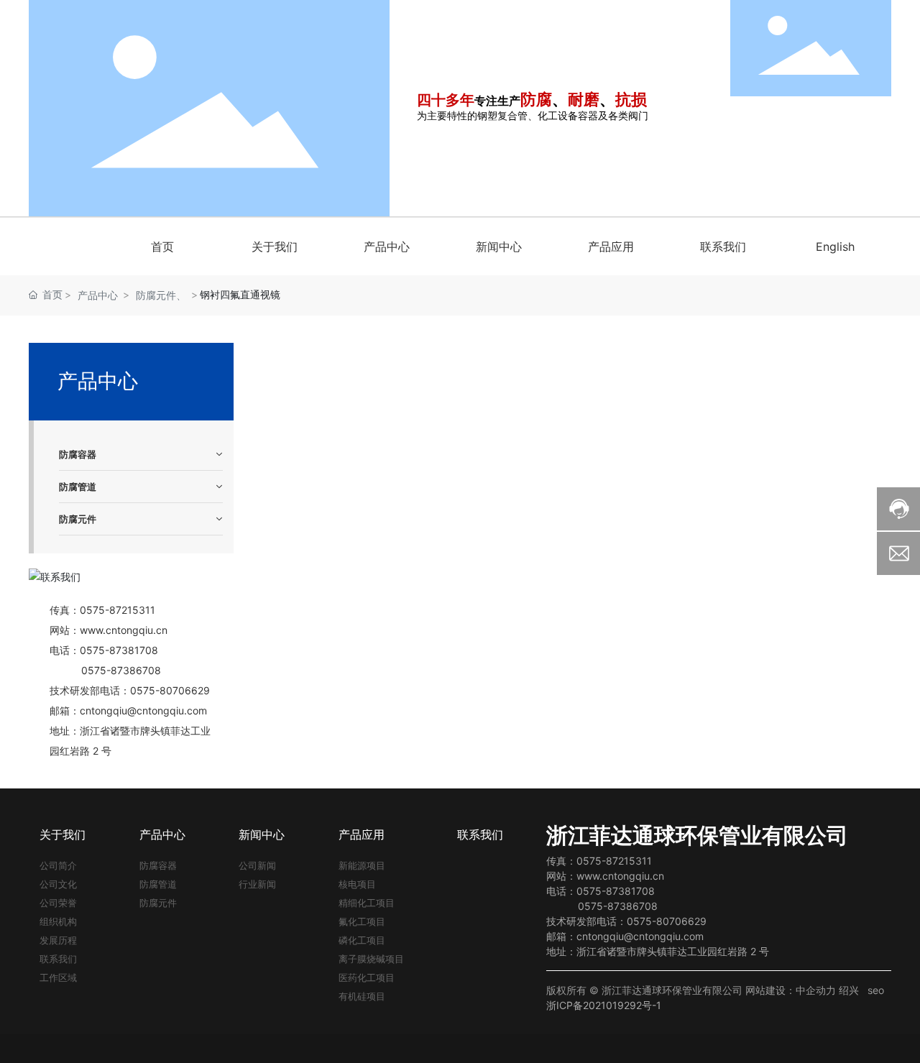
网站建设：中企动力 (790, 990)
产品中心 (98, 295)
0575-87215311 (117, 610)
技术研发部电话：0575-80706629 (130, 690)
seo (876, 990)
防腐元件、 (161, 295)
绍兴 (849, 990)
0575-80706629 (667, 921)
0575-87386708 (121, 670)
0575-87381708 (119, 650)
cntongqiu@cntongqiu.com (143, 710)
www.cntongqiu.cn (123, 630)
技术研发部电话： (586, 921)
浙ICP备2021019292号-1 (603, 1005)
